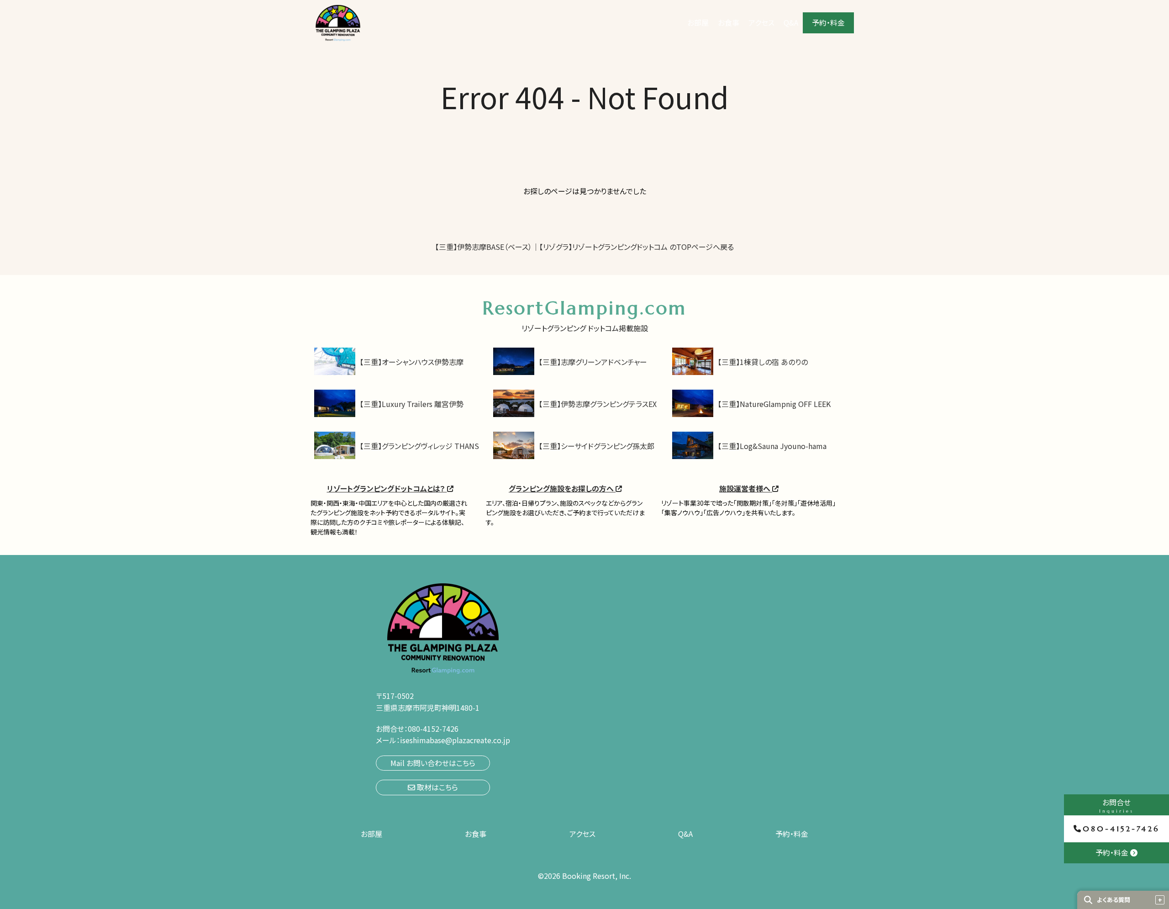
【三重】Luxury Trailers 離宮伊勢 (411, 403)
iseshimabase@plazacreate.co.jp (455, 740)
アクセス (761, 22)
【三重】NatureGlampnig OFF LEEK (774, 403)
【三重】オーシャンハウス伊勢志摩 (411, 361)
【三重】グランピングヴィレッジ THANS (419, 445)
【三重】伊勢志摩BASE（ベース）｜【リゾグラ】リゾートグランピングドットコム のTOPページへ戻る (584, 246)
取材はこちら (436, 787)
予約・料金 (828, 22)
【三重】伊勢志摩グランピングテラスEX (598, 403)
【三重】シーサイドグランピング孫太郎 (596, 445)
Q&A (791, 22)
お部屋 (698, 22)
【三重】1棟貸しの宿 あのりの (763, 361)
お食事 (728, 22)
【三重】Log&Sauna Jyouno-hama (772, 445)
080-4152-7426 (1121, 828)
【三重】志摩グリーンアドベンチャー (593, 361)
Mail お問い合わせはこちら (432, 762)
